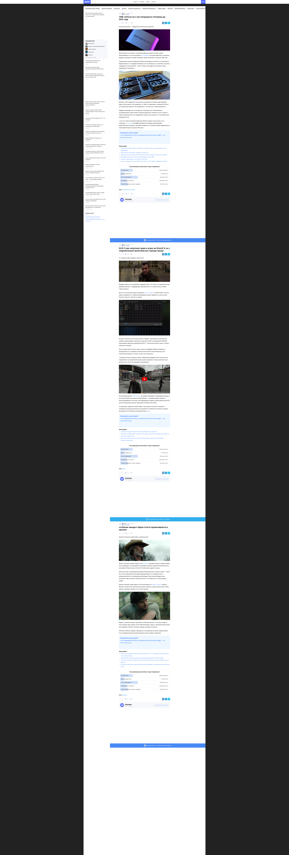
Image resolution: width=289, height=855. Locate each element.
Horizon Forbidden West (201, 8)
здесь (148, 411)
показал (145, 563)
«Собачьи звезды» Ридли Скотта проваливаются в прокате (139, 431)
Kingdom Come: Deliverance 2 (149, 8)
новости (135, 1)
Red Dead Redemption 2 (180, 8)
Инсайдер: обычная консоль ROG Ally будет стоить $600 (137, 157)
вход (203, 1)
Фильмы (124, 523)
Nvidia (133, 190)
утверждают (145, 55)
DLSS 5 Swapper (149, 293)
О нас (86, 214)
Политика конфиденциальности (92, 217)
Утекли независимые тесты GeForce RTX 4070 (134, 159)
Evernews (128, 199)
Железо (128, 190)
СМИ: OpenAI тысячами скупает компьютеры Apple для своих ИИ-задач (142, 658)
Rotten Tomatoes (157, 584)
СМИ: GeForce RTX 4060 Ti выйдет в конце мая (134, 152)
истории (142, 1)
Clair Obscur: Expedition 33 (134, 8)
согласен (129, 123)
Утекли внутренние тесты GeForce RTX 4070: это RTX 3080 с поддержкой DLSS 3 (144, 161)
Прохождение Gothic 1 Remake (92, 8)
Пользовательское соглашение (92, 216)
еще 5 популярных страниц (90, 57)
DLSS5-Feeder (136, 396)
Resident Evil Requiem (107, 8)
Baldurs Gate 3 (191, 8)
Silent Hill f (170, 8)
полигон (153, 1)
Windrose (124, 8)
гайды (147, 1)
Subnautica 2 (117, 8)
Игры (123, 13)
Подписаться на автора (162, 200)
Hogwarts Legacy (161, 8)
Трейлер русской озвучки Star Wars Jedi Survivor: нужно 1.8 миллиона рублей (144, 155)
